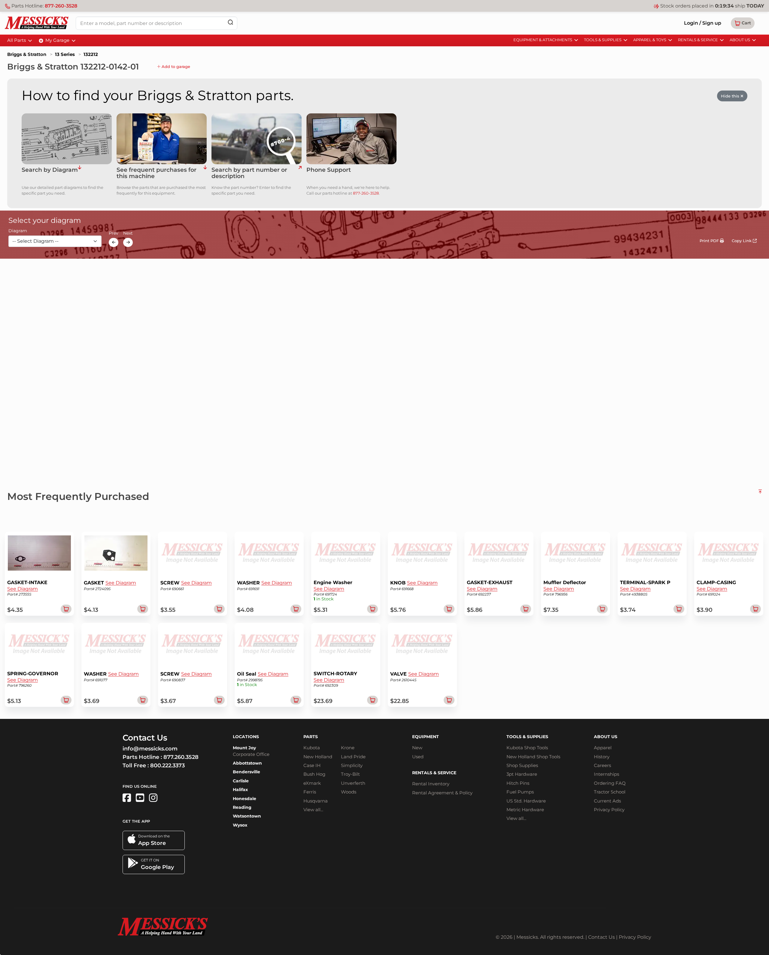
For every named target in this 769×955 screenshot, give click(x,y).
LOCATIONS (246, 736)
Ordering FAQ (610, 783)
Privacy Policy (609, 809)
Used (418, 756)
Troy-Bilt (350, 774)
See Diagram (22, 589)
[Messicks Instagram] (153, 798)
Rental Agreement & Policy (442, 793)
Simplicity (352, 765)
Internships (606, 774)
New (417, 747)
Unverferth (353, 783)
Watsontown (247, 816)
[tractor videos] (140, 798)
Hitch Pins (517, 783)
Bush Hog (314, 774)
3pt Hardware (521, 774)
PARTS (310, 736)
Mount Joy (244, 747)
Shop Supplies (522, 765)
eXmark (312, 783)
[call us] (351, 138)
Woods (348, 792)
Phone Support (328, 170)
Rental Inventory (430, 784)
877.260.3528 (181, 757)
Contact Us (601, 937)
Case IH (312, 765)
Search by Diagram (50, 170)
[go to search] (300, 173)
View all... (313, 809)
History (601, 756)
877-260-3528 (61, 6)
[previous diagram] (113, 242)
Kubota (311, 747)
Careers (602, 765)
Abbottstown (247, 763)
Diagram (17, 231)
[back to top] (760, 493)
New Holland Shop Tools (533, 756)
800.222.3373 (167, 765)
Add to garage (175, 66)
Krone (347, 747)
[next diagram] (128, 242)
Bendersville (246, 772)
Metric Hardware (525, 809)
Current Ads (607, 801)
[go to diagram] (67, 138)
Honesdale (244, 798)
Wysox (240, 825)
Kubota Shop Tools (527, 747)
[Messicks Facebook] (127, 798)
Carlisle (241, 781)
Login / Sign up (702, 23)
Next (128, 233)
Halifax (240, 789)
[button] (743, 23)
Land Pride (353, 756)
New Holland (317, 756)
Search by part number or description (249, 173)
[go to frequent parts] (205, 173)
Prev (113, 233)
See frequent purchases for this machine (156, 173)
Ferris (309, 792)
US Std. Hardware (526, 801)
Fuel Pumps (520, 792)
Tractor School (609, 792)
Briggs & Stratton (26, 54)
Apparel (603, 747)
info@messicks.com (150, 748)
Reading (242, 807)
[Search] (230, 22)
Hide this (730, 96)
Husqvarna (315, 801)
